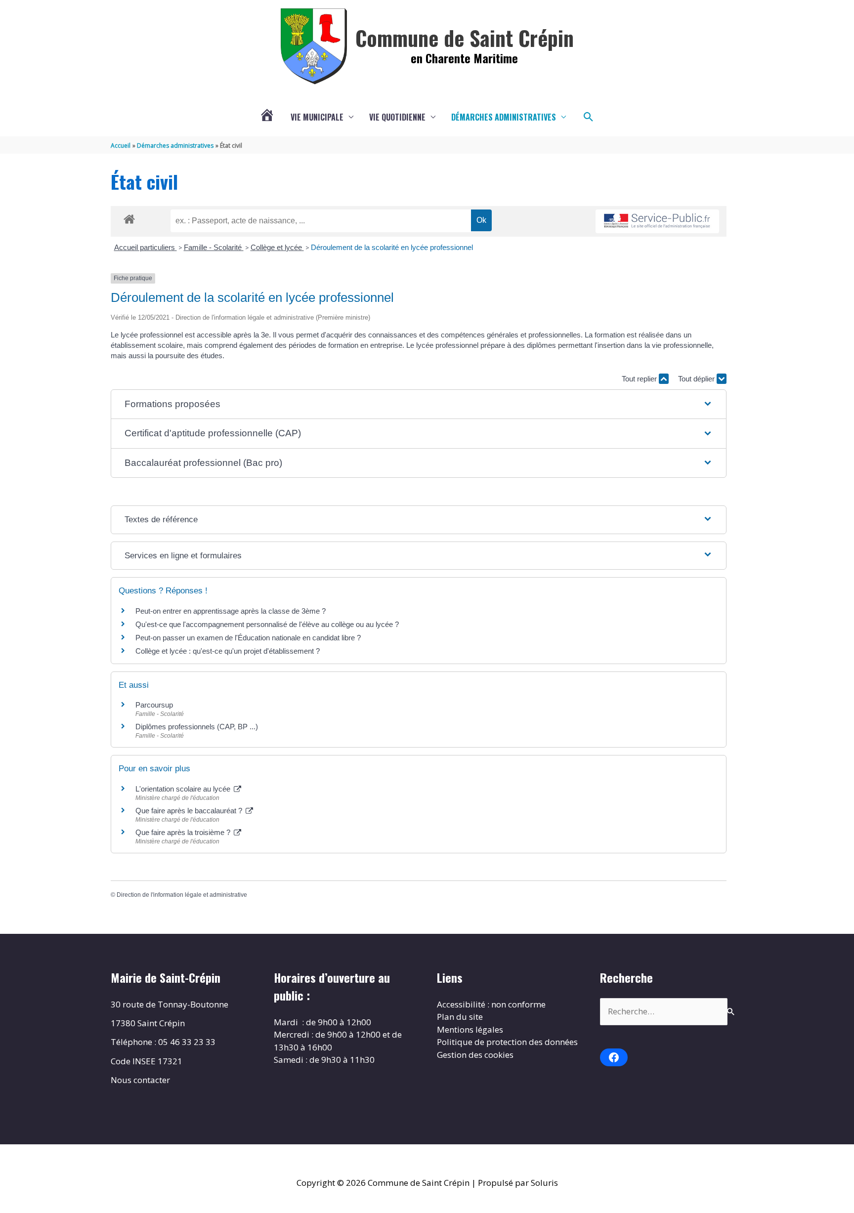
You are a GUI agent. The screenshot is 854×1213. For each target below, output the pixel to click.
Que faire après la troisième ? (183, 832)
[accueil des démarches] (129, 217)
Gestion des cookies (475, 1054)
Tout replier (640, 379)
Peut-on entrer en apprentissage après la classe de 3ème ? (230, 611)
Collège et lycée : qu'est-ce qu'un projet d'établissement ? (227, 651)
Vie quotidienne (397, 117)
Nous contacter (140, 1080)
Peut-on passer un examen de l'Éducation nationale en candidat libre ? (248, 637)
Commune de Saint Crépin (464, 37)
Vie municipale (317, 117)
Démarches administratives (503, 117)
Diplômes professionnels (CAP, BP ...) (196, 726)
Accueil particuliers (145, 247)
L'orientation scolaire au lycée (183, 789)
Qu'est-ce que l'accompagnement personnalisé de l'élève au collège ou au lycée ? (267, 624)
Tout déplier (697, 379)
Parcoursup (154, 705)
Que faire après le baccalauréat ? (189, 810)
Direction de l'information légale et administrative (182, 894)
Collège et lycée (277, 247)
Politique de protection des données (507, 1041)
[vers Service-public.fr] (657, 221)
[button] (588, 117)
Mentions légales (470, 1029)
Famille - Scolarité (214, 247)
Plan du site (460, 1016)
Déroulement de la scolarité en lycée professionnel (392, 247)
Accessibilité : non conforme (491, 1004)
